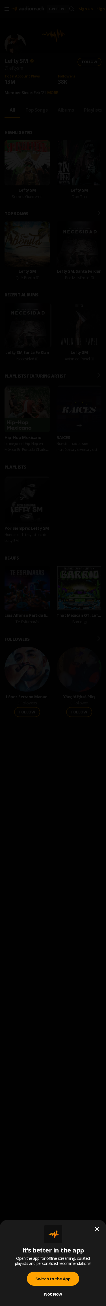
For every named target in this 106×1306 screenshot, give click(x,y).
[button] (53, 653)
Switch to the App (52, 1278)
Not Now (53, 1294)
